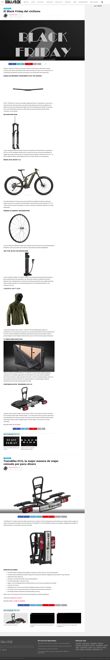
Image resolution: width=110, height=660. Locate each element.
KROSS (105, 645)
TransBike (22, 601)
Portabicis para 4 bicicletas (10, 625)
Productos (58, 2)
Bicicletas (41, 2)
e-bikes (104, 647)
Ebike (77, 647)
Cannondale (99, 645)
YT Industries (83, 647)
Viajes (75, 2)
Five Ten (99, 647)
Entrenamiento (83, 2)
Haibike (82, 649)
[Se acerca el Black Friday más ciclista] (12, 445)
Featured (78, 643)
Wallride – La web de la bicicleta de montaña (91, 658)
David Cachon (14, 14)
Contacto (107, 658)
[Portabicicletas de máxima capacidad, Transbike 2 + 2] (69, 613)
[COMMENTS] (45, 63)
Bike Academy (94, 2)
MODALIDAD (49, 2)
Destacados (86, 643)
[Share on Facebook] (12, 63)
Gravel (90, 647)
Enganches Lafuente (16, 598)
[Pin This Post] (29, 63)
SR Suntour (88, 649)
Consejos (68, 2)
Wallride (78, 645)
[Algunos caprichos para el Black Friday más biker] (29, 445)
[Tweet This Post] (21, 63)
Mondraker (96, 649)
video (77, 649)
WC (101, 649)
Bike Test (26, 2)
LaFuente (16, 601)
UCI (94, 647)
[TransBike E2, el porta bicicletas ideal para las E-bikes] (42, 614)
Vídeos (33, 2)
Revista (93, 645)
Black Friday (17, 424)
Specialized (93, 643)
